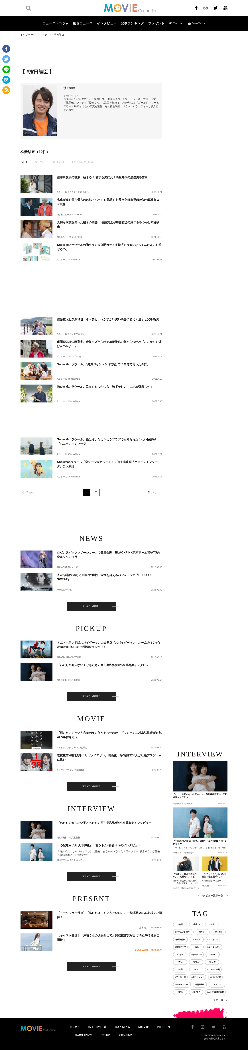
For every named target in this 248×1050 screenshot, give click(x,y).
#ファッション (216, 984)
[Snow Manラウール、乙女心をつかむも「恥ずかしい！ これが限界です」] (36, 393)
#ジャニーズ (180, 977)
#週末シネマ (196, 954)
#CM (196, 969)
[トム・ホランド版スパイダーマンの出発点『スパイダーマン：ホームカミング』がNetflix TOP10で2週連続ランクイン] (36, 649)
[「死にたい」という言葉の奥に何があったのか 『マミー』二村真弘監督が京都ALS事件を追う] (36, 740)
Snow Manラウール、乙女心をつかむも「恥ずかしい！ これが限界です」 (105, 386)
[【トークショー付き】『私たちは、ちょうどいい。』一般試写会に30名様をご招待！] (36, 920)
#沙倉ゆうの (76, 860)
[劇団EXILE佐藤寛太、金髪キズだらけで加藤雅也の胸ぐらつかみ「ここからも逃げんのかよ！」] (36, 349)
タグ (44, 34)
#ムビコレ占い (213, 947)
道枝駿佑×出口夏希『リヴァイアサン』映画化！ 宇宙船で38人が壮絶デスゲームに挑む (109, 757)
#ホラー (202, 932)
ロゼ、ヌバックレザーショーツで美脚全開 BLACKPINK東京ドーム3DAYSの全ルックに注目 (108, 554)
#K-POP (196, 992)
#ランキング (212, 939)
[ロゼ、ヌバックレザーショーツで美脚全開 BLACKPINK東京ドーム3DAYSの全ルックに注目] (36, 559)
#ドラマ (196, 939)
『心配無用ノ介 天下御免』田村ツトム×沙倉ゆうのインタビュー (99, 845)
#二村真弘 (82, 747)
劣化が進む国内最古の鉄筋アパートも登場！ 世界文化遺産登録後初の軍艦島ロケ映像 (108, 202)
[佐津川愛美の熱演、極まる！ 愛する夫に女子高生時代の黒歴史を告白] (36, 184)
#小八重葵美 (74, 680)
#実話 (180, 992)
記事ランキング (132, 23)
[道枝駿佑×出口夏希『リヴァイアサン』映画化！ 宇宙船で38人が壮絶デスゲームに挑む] (36, 762)
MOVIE (143, 1026)
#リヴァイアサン (65, 770)
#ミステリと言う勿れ (78, 192)
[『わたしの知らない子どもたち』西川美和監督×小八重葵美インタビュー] (36, 672)
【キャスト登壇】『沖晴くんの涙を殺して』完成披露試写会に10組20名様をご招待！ (108, 937)
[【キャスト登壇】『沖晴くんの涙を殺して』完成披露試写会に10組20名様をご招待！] (36, 942)
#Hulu (213, 954)
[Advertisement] (91, 52)
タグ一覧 (218, 999)
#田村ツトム (63, 860)
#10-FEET (77, 214)
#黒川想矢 (206, 886)
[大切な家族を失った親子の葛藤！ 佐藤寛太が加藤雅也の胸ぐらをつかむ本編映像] (36, 229)
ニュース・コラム (56, 23)
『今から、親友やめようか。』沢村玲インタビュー (185, 875)
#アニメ (196, 962)
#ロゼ (75, 567)
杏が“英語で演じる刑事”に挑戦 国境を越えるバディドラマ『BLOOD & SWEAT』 (104, 577)
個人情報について (83, 1035)
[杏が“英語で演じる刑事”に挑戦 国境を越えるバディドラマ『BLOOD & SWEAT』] (36, 582)
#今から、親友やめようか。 (184, 888)
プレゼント (156, 23)
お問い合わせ (125, 1035)
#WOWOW (62, 590)
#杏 (70, 590)
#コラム (180, 954)
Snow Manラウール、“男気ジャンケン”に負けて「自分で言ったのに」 (103, 364)
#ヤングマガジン (76, 334)
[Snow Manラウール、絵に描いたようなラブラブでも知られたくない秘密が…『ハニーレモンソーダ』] (36, 446)
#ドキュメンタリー (66, 747)
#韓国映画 (199, 984)
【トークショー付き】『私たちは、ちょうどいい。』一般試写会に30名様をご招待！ (109, 915)
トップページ (28, 34)
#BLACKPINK (64, 567)
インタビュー (107, 23)
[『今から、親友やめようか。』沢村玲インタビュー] (186, 863)
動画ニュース (83, 23)
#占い (180, 962)
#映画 (180, 924)
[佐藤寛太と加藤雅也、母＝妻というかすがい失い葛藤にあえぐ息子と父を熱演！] (36, 326)
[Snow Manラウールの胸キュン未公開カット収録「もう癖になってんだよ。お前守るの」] (36, 252)
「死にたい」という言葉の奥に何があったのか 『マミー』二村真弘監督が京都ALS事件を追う (109, 735)
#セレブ (212, 962)
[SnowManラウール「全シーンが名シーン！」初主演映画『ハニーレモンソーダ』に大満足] (36, 469)
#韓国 (180, 969)
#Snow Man (74, 260)
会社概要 (105, 1035)
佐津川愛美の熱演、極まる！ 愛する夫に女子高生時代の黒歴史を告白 (102, 177)
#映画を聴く (180, 939)
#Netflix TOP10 (73, 657)
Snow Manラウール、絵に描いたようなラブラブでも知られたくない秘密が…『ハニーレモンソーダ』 (107, 441)
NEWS (75, 1026)
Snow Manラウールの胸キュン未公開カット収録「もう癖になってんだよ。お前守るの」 (109, 247)
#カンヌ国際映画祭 (215, 992)
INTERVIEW (97, 1026)
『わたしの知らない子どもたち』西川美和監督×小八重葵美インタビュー (104, 665)
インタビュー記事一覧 (210, 895)
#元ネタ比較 (215, 977)
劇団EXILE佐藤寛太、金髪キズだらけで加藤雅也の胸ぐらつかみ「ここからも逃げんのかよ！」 (109, 344)
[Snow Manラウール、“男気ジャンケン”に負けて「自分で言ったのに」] (36, 371)
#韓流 (212, 924)
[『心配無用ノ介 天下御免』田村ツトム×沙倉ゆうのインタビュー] (36, 852)
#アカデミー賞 (213, 969)
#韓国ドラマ (180, 947)
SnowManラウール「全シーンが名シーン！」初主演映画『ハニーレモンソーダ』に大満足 (107, 464)
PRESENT (164, 1026)
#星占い (196, 924)
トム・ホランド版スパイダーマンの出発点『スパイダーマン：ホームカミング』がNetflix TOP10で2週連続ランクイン (109, 644)
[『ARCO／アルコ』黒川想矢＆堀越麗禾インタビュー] (214, 863)
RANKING (122, 1026)
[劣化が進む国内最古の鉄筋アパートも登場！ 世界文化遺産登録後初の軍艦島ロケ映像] (36, 207)
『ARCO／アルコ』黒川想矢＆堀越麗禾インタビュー (214, 875)
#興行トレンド (197, 977)
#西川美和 (62, 680)
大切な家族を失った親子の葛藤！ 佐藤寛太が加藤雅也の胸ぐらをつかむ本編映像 (108, 224)
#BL (197, 947)
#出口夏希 (79, 770)
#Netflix (61, 657)
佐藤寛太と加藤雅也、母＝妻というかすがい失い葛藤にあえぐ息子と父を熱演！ (109, 319)
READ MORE (91, 606)
